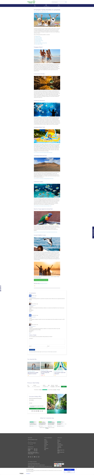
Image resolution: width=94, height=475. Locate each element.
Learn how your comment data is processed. (49, 351)
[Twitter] (36, 411)
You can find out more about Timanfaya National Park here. (44, 178)
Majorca (45, 445)
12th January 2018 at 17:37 (32, 305)
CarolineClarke (33, 315)
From (28, 385)
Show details (28, 473)
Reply (30, 301)
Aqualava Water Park (38, 39)
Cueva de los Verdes (38, 37)
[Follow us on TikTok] (38, 457)
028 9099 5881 (31, 444)
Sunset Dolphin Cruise (38, 44)
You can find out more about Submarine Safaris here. (43, 205)
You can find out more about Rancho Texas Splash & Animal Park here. (45, 232)
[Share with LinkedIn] (0, 289)
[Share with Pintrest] (0, 288)
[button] (65, 2)
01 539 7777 (30, 441)
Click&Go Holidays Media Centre (60, 452)
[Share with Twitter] (0, 287)
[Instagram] (34, 411)
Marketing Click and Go (43, 283)
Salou (45, 447)
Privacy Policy (32, 406)
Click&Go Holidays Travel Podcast (60, 450)
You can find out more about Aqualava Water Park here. (43, 152)
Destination (34, 385)
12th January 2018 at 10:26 (32, 326)
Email (48, 346)
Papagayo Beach (37, 36)
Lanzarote (45, 440)
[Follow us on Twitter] (32, 457)
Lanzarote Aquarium (38, 38)
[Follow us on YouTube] (34, 457)
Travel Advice (59, 446)
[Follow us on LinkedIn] (36, 457)
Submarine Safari (38, 41)
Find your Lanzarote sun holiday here (41, 279)
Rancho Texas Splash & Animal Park (41, 42)
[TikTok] (42, 411)
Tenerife (45, 443)
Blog (58, 448)
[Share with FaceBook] (0, 285)
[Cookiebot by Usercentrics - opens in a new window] (21, 473)
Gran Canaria (46, 444)
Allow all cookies (69, 469)
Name (30, 346)
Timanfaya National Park (39, 40)
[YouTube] (38, 411)
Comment (31, 338)
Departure (44, 385)
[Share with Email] (0, 290)
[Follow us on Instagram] (30, 457)
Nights (49, 385)
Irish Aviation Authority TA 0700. (36, 463)
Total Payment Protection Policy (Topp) (43, 466)
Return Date (52, 385)
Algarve (45, 439)
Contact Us (58, 441)
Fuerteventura (46, 448)
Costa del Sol (46, 442)
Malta (45, 449)
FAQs (58, 442)
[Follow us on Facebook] (28, 457)
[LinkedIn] (40, 411)
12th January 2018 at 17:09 (32, 297)
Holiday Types (59, 447)
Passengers (56, 385)
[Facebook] (32, 411)
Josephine (33, 295)
